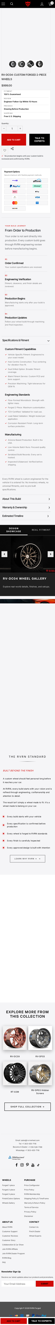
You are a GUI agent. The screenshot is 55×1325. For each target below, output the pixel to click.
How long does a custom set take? (21, 994)
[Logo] (28, 3)
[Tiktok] (38, 1165)
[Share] (11, 148)
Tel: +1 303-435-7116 (27, 1144)
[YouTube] (32, 1165)
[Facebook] (16, 1165)
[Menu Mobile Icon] (3, 4)
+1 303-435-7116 (32, 1150)
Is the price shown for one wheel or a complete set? (22, 932)
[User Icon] (42, 4)
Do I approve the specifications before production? (23, 984)
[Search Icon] (14, 3)
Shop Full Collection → (28, 1106)
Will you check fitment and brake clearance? (20, 972)
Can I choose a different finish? (19, 962)
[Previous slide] (4, 554)
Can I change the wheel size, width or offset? (22, 952)
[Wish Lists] (4, 150)
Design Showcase (13, 530)
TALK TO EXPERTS (39, 139)
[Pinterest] (27, 1165)
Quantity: (5, 123)
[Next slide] (51, 554)
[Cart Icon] (50, 4)
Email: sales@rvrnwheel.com (28, 1140)
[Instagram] (22, 1165)
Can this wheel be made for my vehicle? (23, 942)
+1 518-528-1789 (35, 1147)
